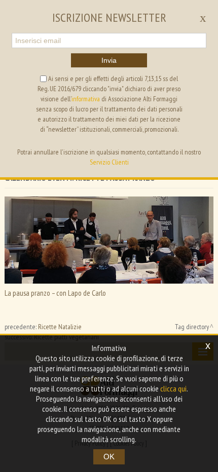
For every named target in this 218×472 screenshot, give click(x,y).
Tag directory (192, 326)
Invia (109, 60)
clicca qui (173, 388)
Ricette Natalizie (60, 326)
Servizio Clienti (109, 162)
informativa (85, 98)
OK (109, 456)
